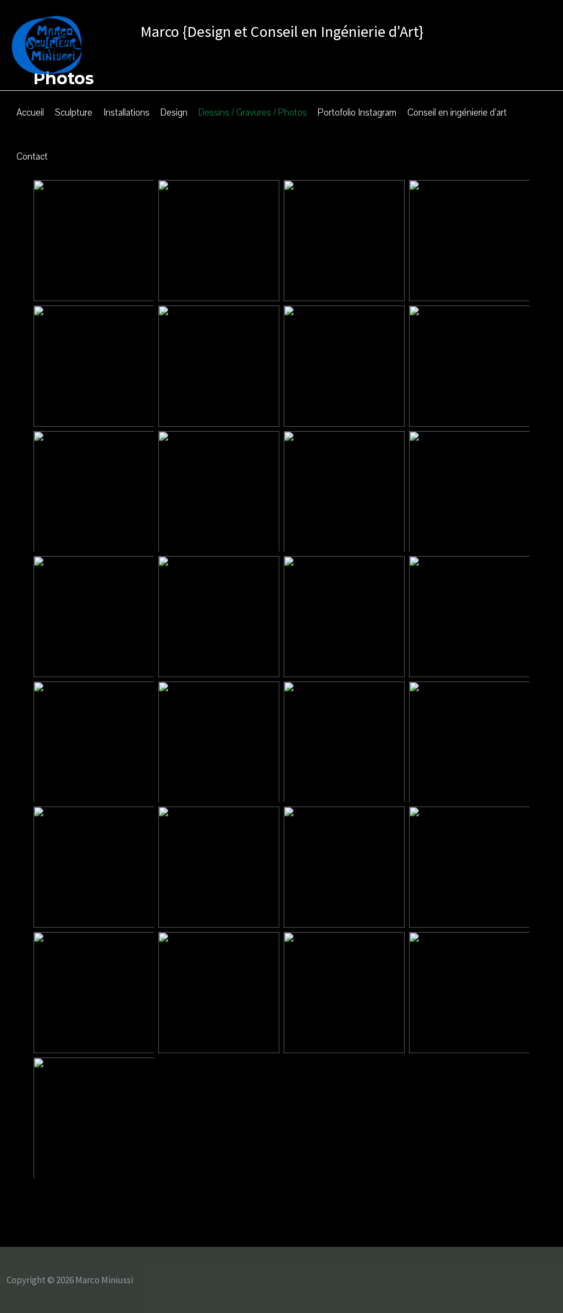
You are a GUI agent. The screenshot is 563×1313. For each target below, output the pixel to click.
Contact (32, 156)
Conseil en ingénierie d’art (457, 112)
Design (174, 112)
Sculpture (73, 112)
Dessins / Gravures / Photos (252, 112)
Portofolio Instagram (357, 112)
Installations (126, 112)
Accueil (30, 112)
